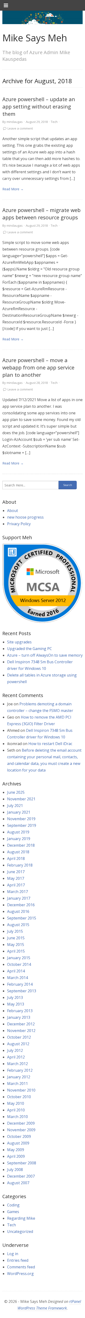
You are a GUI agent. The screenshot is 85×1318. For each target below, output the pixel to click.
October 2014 (19, 964)
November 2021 (21, 799)
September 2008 (21, 1163)
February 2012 (20, 1070)
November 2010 (21, 1090)
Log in (12, 1253)
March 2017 (17, 891)
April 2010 (16, 1110)
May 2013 (15, 1004)
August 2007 (18, 1182)
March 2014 (17, 977)
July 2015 (15, 931)
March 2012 (17, 1063)
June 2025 (16, 792)
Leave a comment (20, 128)
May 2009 (15, 1149)
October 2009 (19, 1136)
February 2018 (20, 865)
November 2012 (21, 1030)
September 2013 (21, 990)
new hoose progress (25, 517)
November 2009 (21, 1129)
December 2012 (21, 1024)
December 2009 (21, 1123)
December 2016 (21, 904)
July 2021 (15, 805)
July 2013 (15, 997)
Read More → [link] (13, 189)
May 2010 (15, 1103)
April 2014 (16, 971)
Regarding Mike (21, 1218)
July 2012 (15, 1050)
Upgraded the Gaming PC (29, 648)
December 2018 (21, 845)
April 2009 (16, 1156)
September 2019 (21, 825)
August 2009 (18, 1143)
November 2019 (21, 818)
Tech (54, 122)
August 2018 (18, 851)
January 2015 (18, 957)
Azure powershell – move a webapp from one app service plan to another (38, 367)
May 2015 (15, 944)
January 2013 (18, 1017)
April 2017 (16, 885)
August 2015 (18, 924)
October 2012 (19, 1037)
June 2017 (16, 871)
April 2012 (16, 1057)
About (12, 510)
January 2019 (18, 838)
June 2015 (16, 938)
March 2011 (17, 1083)
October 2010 (19, 1096)
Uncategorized (20, 1231)
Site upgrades (19, 642)
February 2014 (20, 984)
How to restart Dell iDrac (50, 743)
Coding (13, 1205)
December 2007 (21, 1176)
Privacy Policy (19, 523)
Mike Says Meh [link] (34, 37)
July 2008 (15, 1169)
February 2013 (20, 1010)
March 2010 (17, 1116)
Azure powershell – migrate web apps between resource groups (41, 213)
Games (13, 1211)
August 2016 (18, 911)
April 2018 (16, 858)
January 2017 (18, 898)
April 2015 (16, 951)
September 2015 (21, 918)
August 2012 (18, 1043)
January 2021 (18, 812)
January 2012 (18, 1077)
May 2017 (15, 878)
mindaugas (15, 122)
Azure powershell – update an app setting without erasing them (38, 106)
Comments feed (21, 1267)
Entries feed (17, 1260)
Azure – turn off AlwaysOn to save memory (45, 655)
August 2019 (18, 832)
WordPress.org (20, 1273)
